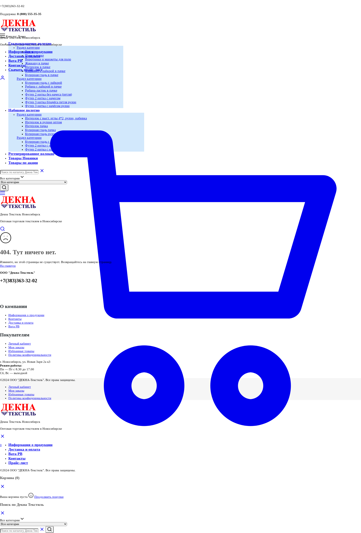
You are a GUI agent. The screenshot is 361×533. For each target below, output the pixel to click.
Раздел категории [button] (29, 79)
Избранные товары (21, 351)
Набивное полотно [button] (24, 110)
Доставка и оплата (24, 56)
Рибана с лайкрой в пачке (43, 86)
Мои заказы (16, 347)
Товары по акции (23, 163)
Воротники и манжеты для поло (48, 59)
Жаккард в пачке (37, 63)
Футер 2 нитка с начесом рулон (47, 149)
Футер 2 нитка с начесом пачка (47, 145)
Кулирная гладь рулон (40, 134)
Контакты (16, 65)
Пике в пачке (34, 55)
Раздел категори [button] (28, 47)
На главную (8, 265)
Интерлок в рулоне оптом (43, 122)
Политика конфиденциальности (29, 355)
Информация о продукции (26, 315)
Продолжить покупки (49, 496)
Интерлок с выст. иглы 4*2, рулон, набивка (56, 118)
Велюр (30, 51)
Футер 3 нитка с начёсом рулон (47, 106)
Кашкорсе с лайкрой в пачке (45, 71)
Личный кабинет (19, 343)
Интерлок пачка (36, 126)
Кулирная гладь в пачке (41, 75)
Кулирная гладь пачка (40, 130)
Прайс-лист (18, 463)
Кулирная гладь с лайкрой (43, 82)
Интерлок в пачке (37, 67)
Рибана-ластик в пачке (41, 90)
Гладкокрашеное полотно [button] (29, 43)
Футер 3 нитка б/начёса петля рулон (50, 102)
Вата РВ (15, 61)
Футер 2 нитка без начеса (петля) (48, 94)
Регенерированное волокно (31, 154)
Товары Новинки (23, 158)
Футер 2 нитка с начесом (42, 98)
